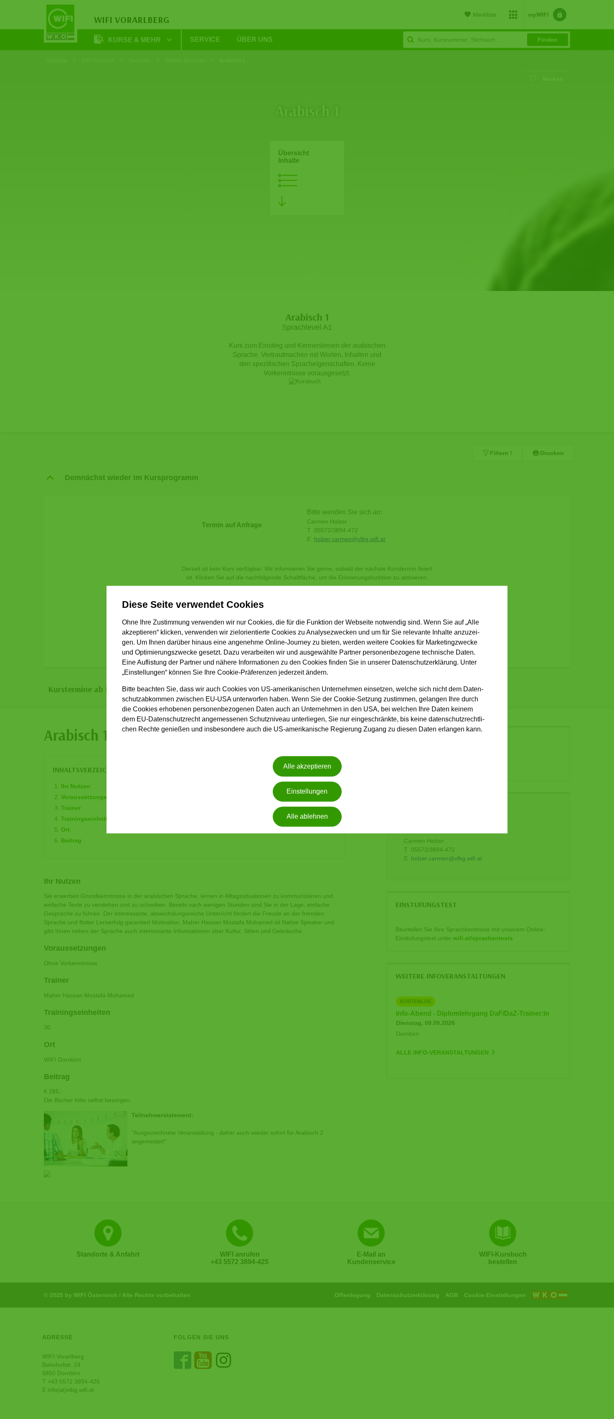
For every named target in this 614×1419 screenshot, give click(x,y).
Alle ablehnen (307, 816)
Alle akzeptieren (307, 766)
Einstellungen (307, 791)
